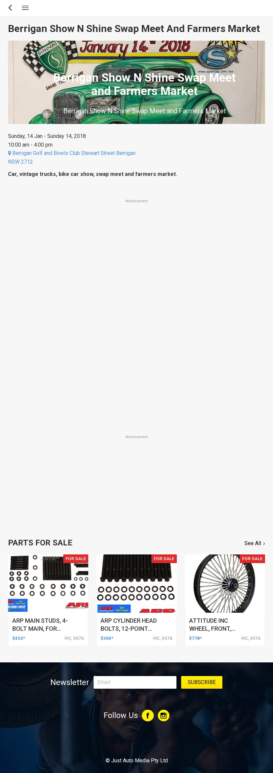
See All (252, 543)
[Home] (136, 742)
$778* (195, 638)
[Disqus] (136, 340)
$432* (18, 638)
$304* (107, 638)
